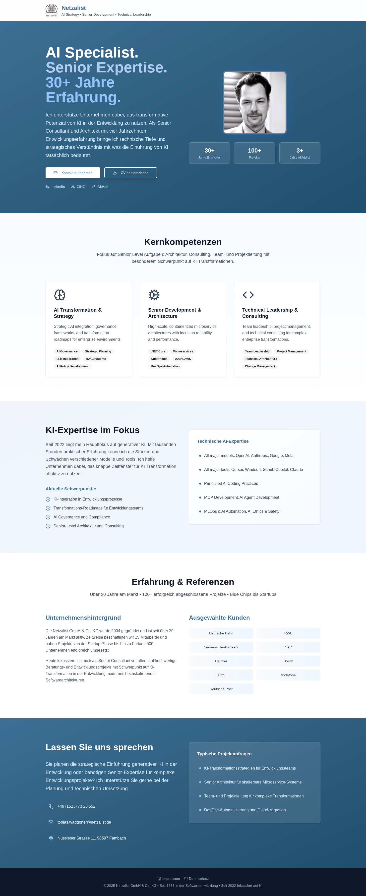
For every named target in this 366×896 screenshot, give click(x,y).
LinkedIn (58, 187)
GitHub (102, 187)
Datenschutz (199, 879)
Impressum (171, 879)
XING (81, 187)
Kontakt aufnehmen (76, 173)
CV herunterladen (135, 173)
